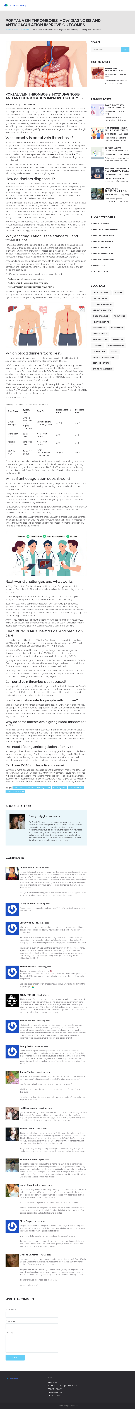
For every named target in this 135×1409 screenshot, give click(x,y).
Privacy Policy (55, 1389)
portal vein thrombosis (23, 787)
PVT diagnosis (59, 787)
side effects (99, 328)
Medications (101, 224)
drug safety (117, 328)
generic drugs (100, 298)
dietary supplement (102, 304)
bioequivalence (100, 316)
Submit (15, 1358)
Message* (10, 1332)
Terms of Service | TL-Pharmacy (62, 1386)
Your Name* (11, 1309)
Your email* (11, 1321)
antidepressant (116, 345)
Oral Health (100, 272)
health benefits (101, 322)
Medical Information (105, 241)
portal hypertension (15, 791)
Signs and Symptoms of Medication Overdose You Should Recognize (117, 170)
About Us (52, 1382)
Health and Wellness (105, 229)
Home (8, 30)
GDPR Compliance (56, 1392)
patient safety (100, 334)
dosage (114, 351)
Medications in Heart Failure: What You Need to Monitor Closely (117, 130)
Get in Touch (54, 1396)
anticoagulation (43, 787)
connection (99, 351)
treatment (119, 316)
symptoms (118, 340)
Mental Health (101, 248)
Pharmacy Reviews (103, 260)
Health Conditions (21, 30)
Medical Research (103, 253)
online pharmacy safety (105, 357)
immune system (100, 340)
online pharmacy (101, 293)
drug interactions (102, 369)
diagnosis (97, 345)
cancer (118, 293)
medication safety (102, 310)
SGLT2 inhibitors (101, 363)
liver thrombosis (76, 787)
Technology (100, 266)
